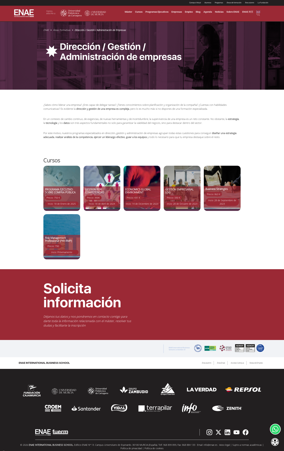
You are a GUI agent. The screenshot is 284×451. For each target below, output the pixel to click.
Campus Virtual (195, 3)
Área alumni (206, 363)
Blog (198, 12)
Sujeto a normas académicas (247, 444)
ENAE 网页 (247, 12)
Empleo (189, 12)
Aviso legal (224, 444)
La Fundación (263, 3)
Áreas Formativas (62, 30)
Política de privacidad (131, 448)
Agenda (207, 12)
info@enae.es (210, 444)
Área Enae (221, 363)
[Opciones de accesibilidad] (275, 442)
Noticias (219, 12)
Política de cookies (154, 448)
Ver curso (48, 167)
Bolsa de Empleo (256, 363)
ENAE (46, 30)
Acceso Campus (237, 363)
